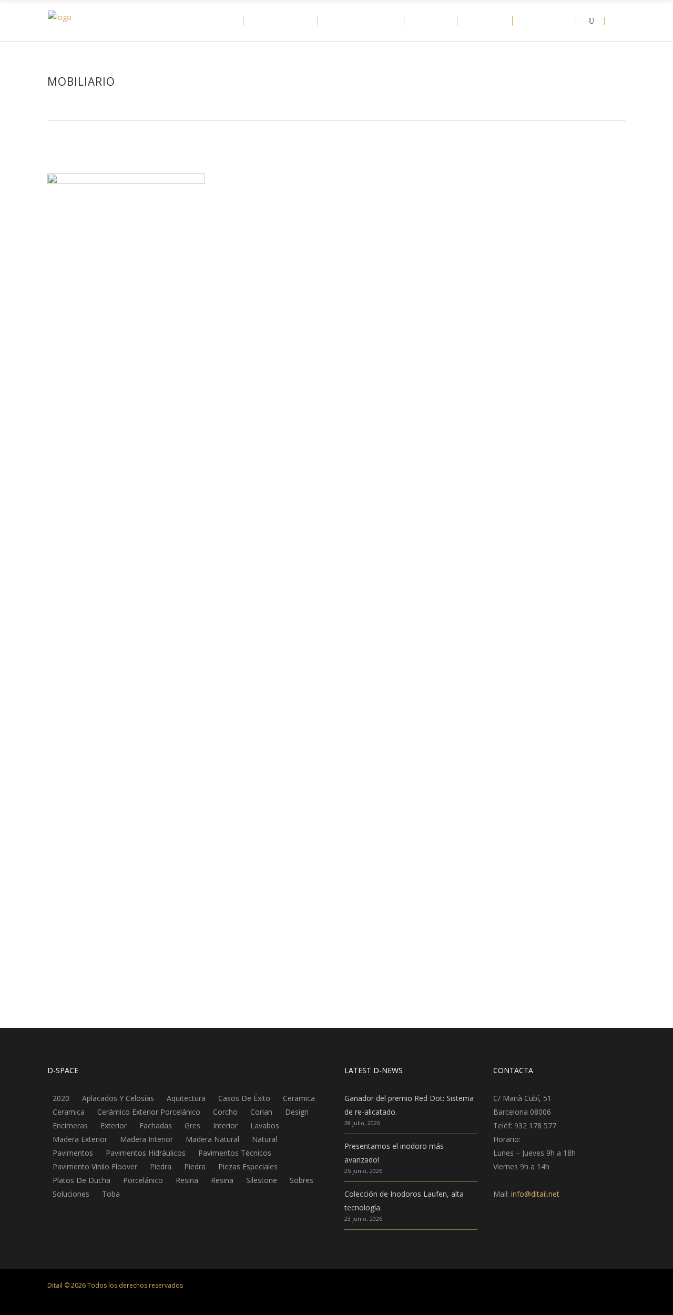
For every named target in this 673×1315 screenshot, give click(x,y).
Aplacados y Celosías (118, 1098)
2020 (61, 1098)
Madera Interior (146, 1139)
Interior (225, 1125)
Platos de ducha (81, 1180)
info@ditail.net (535, 1194)
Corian (261, 1112)
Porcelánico (143, 1180)
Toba (111, 1194)
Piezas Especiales (248, 1166)
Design (297, 1112)
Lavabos (264, 1125)
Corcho (225, 1112)
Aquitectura (186, 1098)
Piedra (160, 1166)
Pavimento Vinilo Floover (95, 1166)
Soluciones (71, 1194)
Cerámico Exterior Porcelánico (148, 1112)
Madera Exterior (80, 1139)
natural (264, 1139)
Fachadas (155, 1125)
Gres (192, 1125)
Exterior (113, 1125)
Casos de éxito (244, 1098)
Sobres (301, 1180)
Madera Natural (212, 1139)
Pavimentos (73, 1153)
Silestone (261, 1180)
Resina (187, 1180)
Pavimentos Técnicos (234, 1153)
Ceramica (299, 1098)
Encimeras (70, 1125)
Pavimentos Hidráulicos (146, 1153)
